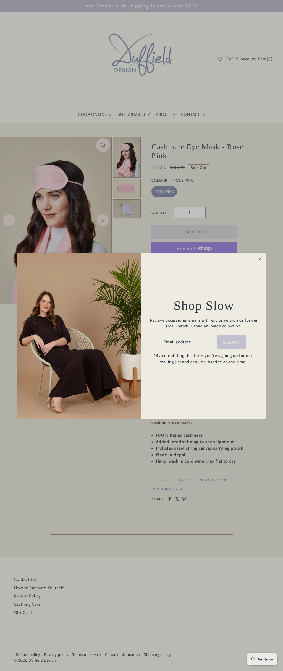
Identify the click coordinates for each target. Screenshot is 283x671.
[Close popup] (259, 259)
